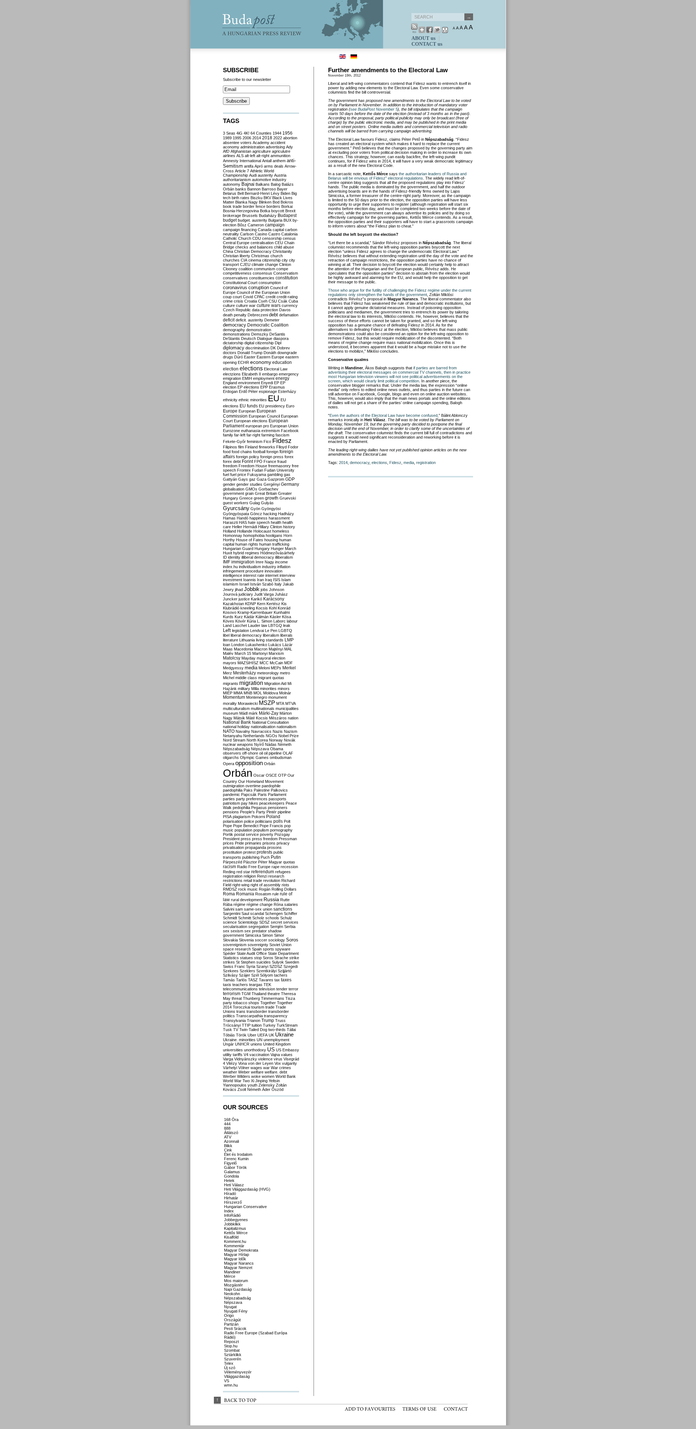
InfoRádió (232, 1215)
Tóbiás (229, 1035)
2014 (343, 462)
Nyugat (230, 1307)
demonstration (258, 330)
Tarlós (241, 980)
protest (249, 852)
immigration (242, 561)
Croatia (250, 301)
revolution (271, 880)
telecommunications (240, 989)
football (259, 451)
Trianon (253, 1020)
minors (284, 688)
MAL (288, 649)
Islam (286, 580)
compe (282, 269)
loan (226, 644)
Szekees (231, 971)
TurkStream (287, 1025)
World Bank (286, 1076)
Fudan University (279, 470)
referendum (262, 871)
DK (273, 348)
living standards (269, 640)
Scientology (248, 922)
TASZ (253, 980)
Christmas (260, 256)
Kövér (240, 621)
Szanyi (262, 966)
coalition (246, 269)
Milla (255, 688)
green (259, 498)
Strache (281, 958)
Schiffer (290, 913)
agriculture (261, 151)
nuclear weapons (238, 744)
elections (379, 462)
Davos (285, 310)
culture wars (269, 305)
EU (273, 398)
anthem (279, 161)
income (281, 562)
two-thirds (277, 1029)
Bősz (241, 225)
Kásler (275, 617)
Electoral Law (275, 369)
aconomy (231, 147)
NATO (229, 731)
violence (265, 1059)
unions (256, 1044)
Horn (287, 535)
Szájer (244, 975)
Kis (284, 603)
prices (228, 843)
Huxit (227, 553)
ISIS (276, 580)
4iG (239, 133)
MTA (280, 703)
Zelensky (266, 1085)
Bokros (287, 202)
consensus (262, 273)
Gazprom (276, 479)
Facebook (290, 430)
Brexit (290, 211)
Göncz (256, 514)
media (408, 462)
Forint (247, 461)
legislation (240, 630)
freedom (230, 466)
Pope (227, 826)
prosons (274, 847)
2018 (267, 137)
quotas (289, 862)
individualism (250, 566)
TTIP (246, 1025)
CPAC (259, 297)
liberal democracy (246, 635)
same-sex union (258, 909)
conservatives (235, 278)
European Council (264, 416)
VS (226, 1381)
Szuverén (232, 1359)
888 (227, 1128)
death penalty (234, 315)
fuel (226, 474)
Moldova (270, 693)
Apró (258, 166)
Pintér (271, 812)
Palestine (262, 790)
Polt (287, 821)
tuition (257, 1025)
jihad (239, 589)
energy (282, 378)
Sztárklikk (232, 1354)
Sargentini (231, 913)
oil (261, 753)
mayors (229, 663)
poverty (266, 834)
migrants (230, 683)
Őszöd (277, 1089)
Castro (274, 234)
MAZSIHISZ (247, 663)
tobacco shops (246, 1003)
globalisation (233, 489)
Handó (242, 518)
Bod (276, 202)
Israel (244, 584)
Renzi (262, 876)
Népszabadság (236, 749)
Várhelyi (230, 1067)
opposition (249, 763)
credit (271, 297)
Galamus (232, 1172)
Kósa (286, 617)
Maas (228, 649)
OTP (282, 775)
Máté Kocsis (257, 718)
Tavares (266, 980)
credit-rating (287, 297)
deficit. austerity (249, 320)
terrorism (231, 993)
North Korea (257, 740)
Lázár (287, 644)
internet (271, 575)
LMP (289, 639)
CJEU (245, 264)
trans (240, 1011)
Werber (229, 1076)
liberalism (271, 635)
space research (237, 949)
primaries (253, 843)
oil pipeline (273, 753)
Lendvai (257, 630)
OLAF (288, 753)
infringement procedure (243, 571)
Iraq (268, 580)
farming (267, 435)
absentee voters (237, 142)
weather (230, 1072)
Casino (261, 234)
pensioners (277, 807)
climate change (265, 264)
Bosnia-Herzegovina (241, 211)
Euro (290, 406)
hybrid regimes (246, 553)
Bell (240, 193)
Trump (267, 1020)
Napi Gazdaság (238, 1289)
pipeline (284, 812)
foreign (272, 451)
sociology (276, 940)
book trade (232, 206)
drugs (228, 357)
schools (272, 918)
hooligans (274, 535)
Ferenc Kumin (236, 1159)
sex (226, 931)
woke (256, 1076)
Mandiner (232, 1272)
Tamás (229, 980)
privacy (283, 843)
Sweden (292, 962)
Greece (246, 498)
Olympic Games (254, 757)
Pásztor (250, 862)
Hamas (229, 518)
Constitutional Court (240, 282)
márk (253, 713)
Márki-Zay (268, 713)
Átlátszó (231, 1132)
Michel (228, 678)
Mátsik (239, 718)
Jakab (288, 584)
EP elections (248, 387)
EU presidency (272, 406)
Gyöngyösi (271, 508)
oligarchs (231, 757)
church (276, 256)
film (241, 447)
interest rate (253, 575)
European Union (284, 426)
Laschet (240, 625)
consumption (269, 282)
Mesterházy (244, 673)
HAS (243, 522)
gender (229, 484)
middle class (246, 678)
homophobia (254, 535)
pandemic (231, 794)
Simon (267, 935)
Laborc (279, 621)
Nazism (290, 731)
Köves (228, 621)
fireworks (267, 447)
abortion (290, 138)
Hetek (229, 1180)
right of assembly (265, 885)
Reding (229, 872)
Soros (292, 940)
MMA (238, 693)
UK (271, 1035)
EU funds (249, 405)
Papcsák (249, 794)
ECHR (243, 362)
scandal (257, 913)
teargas (255, 984)
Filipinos (230, 447)
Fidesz (395, 462)
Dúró (238, 357)
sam (239, 909)
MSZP (267, 702)
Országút (232, 1320)
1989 (227, 138)
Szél (255, 975)
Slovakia (230, 940)
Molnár (285, 693)
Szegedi (290, 966)
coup (227, 297)
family (228, 435)
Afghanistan (241, 151)
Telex (228, 1363)
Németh (284, 744)
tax (277, 980)
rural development (246, 900)
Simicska (253, 935)
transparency (275, 1016)
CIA (244, 260)
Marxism (276, 653)
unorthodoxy (255, 1050)
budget (230, 220)
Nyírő (259, 744)
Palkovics (279, 790)
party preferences (252, 799)
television (267, 989)
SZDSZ (275, 966)
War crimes (281, 1067)
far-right (253, 435)
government (233, 493)
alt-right (262, 155)
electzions (232, 374)
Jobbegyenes (236, 1219)
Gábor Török (235, 1167)
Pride (239, 843)
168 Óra (231, 1119)
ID (225, 557)
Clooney (230, 269)
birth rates (240, 198)
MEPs (276, 668)
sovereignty (258, 945)
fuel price (238, 474)
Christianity (282, 251)
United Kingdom (277, 1044)
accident (277, 142)
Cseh (263, 301)
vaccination (259, 1054)
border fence (254, 206)
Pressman (288, 839)
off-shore (250, 753)
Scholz (258, 918)
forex (289, 457)
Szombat (232, 1350)
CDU (256, 238)
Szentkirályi (266, 971)
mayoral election (271, 658)
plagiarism (241, 816)
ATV (227, 1137)
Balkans (263, 184)
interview (287, 575)
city (285, 260)
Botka (265, 211)
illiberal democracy (257, 557)
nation (293, 718)
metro (285, 673)
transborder (256, 1011)
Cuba (293, 301)
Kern (261, 603)
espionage (268, 391)
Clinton (285, 264)
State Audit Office (252, 953)
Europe (230, 411)
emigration (232, 378)
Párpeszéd (232, 862)
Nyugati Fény (236, 1311)
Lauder (254, 625)
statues (246, 958)
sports (268, 949)
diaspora (281, 338)
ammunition (280, 155)
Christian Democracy (253, 251)
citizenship (271, 260)
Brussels (250, 215)
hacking (270, 514)
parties (229, 799)
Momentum (234, 697)
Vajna (275, 1054)
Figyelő (230, 1163)
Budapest (287, 215)
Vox (277, 1063)
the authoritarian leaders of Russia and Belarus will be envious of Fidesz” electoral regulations (397, 176)
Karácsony (273, 598)
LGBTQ (285, 630)
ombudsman (280, 757)
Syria (250, 966)
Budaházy (268, 215)
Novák (289, 740)
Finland (251, 447)
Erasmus (277, 387)
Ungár (228, 1044)
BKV (267, 198)
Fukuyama (256, 474)
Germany (290, 484)
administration (252, 147)
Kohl (273, 608)
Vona (242, 1063)
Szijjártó (284, 971)
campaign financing (240, 229)
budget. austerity (252, 220)
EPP (264, 387)
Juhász (281, 594)
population (243, 830)
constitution (287, 277)
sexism (237, 931)
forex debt (232, 461)
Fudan (257, 470)
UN (259, 1040)
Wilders (243, 1076)
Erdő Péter (248, 391)
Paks (248, 790)
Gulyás (267, 503)
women (268, 1076)
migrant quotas (271, 678)
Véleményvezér (238, 1372)
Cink (228, 1150)
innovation (273, 571)
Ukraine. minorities (239, 1040)
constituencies (261, 278)
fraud (281, 461)
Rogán (264, 889)
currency (290, 305)
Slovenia (246, 940)
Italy (278, 584)
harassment (279, 518)
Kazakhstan (233, 603)
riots (285, 885)
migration (251, 683)
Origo (229, 1315)
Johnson (276, 589)
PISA (227, 816)
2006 (247, 138)
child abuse (284, 247)
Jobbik (252, 589)
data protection (265, 310)
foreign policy (247, 457)
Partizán (231, 1324)
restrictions (233, 880)
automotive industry (269, 179)
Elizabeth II (251, 374)
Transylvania (234, 1020)
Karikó (256, 599)
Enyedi (267, 383)
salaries (291, 904)
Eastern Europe (270, 357)
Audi (253, 175)
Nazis (278, 731)
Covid (248, 297)
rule (275, 894)
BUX (287, 220)
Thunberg (251, 998)
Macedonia (243, 649)
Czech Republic (237, 310)
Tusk (227, 1029)
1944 (277, 133)
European (247, 411)
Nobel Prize (288, 736)
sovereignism (234, 945)
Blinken (265, 202)
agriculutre (281, 151)
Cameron (256, 225)
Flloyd (281, 447)
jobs (264, 589)
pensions (231, 812)
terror (293, 989)
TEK (267, 984)
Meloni (264, 668)
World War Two (236, 1081)
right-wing (240, 885)
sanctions (282, 909)
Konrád (284, 608)
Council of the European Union (263, 292)
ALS (240, 155)
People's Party (252, 812)
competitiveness (237, 273)
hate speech (259, 522)
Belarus (229, 193)
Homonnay (232, 535)
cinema (254, 260)
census (289, 238)
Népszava (260, 749)
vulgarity (289, 1063)
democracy (359, 462)
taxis (227, 984)
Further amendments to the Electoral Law (388, 70)
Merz (227, 673)
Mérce (229, 1276)
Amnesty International (242, 161)
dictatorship (233, 343)
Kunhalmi (282, 612)
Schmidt (230, 918)
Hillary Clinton (270, 527)
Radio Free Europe (253, 867)
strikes (229, 962)
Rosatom (263, 894)
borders (273, 206)
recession (289, 867)
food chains (242, 451)
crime (228, 301)
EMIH (247, 378)
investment (232, 580)
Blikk (228, 1145)
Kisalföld (231, 1237)
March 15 (243, 653)
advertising (275, 147)
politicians (263, 821)
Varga (228, 1059)
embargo (270, 374)
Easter (250, 357)
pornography (281, 830)
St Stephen (245, 962)
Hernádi (250, 527)
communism (264, 269)
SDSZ (264, 922)
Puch (265, 857)
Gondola (231, 1176)
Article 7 (242, 171)
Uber (252, 1035)
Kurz (239, 617)
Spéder (229, 953)
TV (235, 1029)
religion (250, 876)
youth (252, 1085)
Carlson (247, 234)
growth (271, 498)
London (237, 644)
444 (227, 1124)
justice (244, 599)
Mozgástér (233, 1285)
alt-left (250, 155)
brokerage (232, 215)
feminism (254, 441)
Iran (260, 580)
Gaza (261, 479)
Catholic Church (237, 238)
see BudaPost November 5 (374, 109)
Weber (244, 1072)
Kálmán (262, 617)
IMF (226, 561)
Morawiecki (248, 703)
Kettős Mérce (236, 1233)
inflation (283, 566)
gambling (275, 474)
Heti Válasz (234, 1185)
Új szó (229, 1368)
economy (260, 362)
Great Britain (266, 493)
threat (237, 998)
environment (249, 383)
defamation (288, 315)
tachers (280, 975)
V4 (246, 1054)
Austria (280, 175)
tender (281, 989)
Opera (228, 763)
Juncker (230, 599)
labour (292, 621)
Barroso (269, 189)
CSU (273, 301)
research (276, 876)
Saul (245, 913)
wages (256, 1067)
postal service (246, 834)
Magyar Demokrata (241, 1250)
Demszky (259, 334)
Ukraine (284, 1035)
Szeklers (247, 971)
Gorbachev (268, 489)
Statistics (231, 958)
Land (227, 625)
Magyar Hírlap (236, 1254)
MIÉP (227, 693)
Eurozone (231, 430)
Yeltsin (274, 1081)
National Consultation (270, 722)
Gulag (254, 503)
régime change (259, 904)
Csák (282, 301)
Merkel (289, 667)
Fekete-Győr (234, 441)
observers (232, 753)
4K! (246, 133)
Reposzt (231, 1341)
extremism (270, 430)
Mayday (248, 658)
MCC (264, 663)
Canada (265, 229)
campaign (275, 224)
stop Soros (263, 958)
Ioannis (249, 580)
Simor (279, 935)
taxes (286, 979)
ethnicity (230, 400)
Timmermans (272, 998)
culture (229, 305)
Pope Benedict (245, 826)
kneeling (247, 608)
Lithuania (247, 640)
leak (286, 625)
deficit (229, 319)
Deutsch (248, 338)
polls (278, 821)
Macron (261, 649)
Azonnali (231, 1141)
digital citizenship (259, 343)
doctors (229, 352)
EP (276, 383)
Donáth (270, 352)
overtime (253, 786)
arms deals (273, 166)
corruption (258, 287)
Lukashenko (256, 644)
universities (233, 1050)
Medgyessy (233, 668)
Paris (262, 794)
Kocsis (262, 608)
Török (241, 1035)
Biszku (256, 198)
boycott (277, 211)
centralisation (262, 243)
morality (230, 703)
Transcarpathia (249, 1016)
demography (234, 330)
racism (229, 866)
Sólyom (266, 975)
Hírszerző (233, 1202)
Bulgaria (275, 220)
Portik (228, 834)
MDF (288, 663)
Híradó (230, 1193)
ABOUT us (423, 38)
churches (231, 260)
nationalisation (263, 726)
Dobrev (283, 348)
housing (271, 540)
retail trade (253, 880)
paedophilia (233, 790)
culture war (246, 305)
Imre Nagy (265, 562)
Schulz (286, 918)
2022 (277, 138)
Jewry (228, 589)
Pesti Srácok (235, 1328)
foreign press (271, 457)
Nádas (271, 744)
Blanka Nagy (246, 202)
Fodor (293, 447)
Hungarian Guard (238, 548)
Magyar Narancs (239, 1263)
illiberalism (284, 557)
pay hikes (249, 803)
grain (249, 493)
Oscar (259, 775)
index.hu (230, 566)
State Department (283, 953)
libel (226, 635)
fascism (282, 435)
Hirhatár (231, 1198)
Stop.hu (230, 1346)
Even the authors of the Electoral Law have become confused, (384, 415)
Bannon (254, 189)
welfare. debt (276, 1072)
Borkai (287, 206)
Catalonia (289, 234)
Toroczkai (241, 1007)
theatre (274, 993)
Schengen (274, 913)
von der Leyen (260, 1063)
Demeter (271, 320)
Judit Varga (264, 594)
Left (227, 630)
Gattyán (230, 479)
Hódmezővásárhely (277, 553)
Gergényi (272, 484)
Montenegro (256, 697)
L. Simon (264, 621)
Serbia (289, 926)
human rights (246, 544)
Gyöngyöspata (236, 514)
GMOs (251, 489)
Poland (273, 816)
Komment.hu (235, 1241)
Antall (267, 161)
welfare (257, 1072)
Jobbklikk (232, 1224)
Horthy (229, 540)
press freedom (265, 839)
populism (261, 830)
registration (426, 462)
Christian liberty (236, 256)
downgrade (287, 352)
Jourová (230, 594)
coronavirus (235, 287)
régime (239, 904)
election (231, 368)
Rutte (285, 900)
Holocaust (262, 531)
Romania (245, 893)
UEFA (262, 1035)
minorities (268, 688)
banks (240, 189)
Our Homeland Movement (260, 781)
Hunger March (283, 548)
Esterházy (287, 391)
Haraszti (230, 522)
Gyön (255, 508)
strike (294, 958)
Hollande (244, 531)
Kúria (251, 621)
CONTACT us (426, 44)
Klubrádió (231, 608)
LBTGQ (275, 625)
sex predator (255, 931)
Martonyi (260, 653)
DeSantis (277, 334)
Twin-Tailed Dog (253, 1029)
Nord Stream (234, 740)
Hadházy (286, 514)
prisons (269, 843)
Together (268, 1003)
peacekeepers (272, 803)
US (271, 1049)
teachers (240, 984)
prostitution (232, 852)
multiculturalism (236, 708)
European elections (251, 421)
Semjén (276, 926)
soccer (261, 940)
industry (269, 566)
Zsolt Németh (249, 1089)
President (231, 839)
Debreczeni (258, 315)
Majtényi (276, 649)
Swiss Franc (234, 966)
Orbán (269, 763)
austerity (265, 175)
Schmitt (244, 918)
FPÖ (258, 461)
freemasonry (279, 466)
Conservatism (285, 273)
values (287, 1054)
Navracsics (261, 731)
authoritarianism (237, 179)
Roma (229, 893)
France (270, 461)
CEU (279, 243)
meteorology (268, 673)
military (244, 688)
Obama (276, 749)
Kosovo (229, 612)
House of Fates (249, 540)
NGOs (271, 736)
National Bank (237, 722)
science (230, 922)
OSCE (271, 775)
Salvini (228, 909)
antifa (248, 166)
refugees (283, 872)
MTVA (290, 703)
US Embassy (287, 1050)
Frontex (244, 470)
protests (264, 852)
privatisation (233, 847)
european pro (257, 426)
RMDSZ (230, 889)
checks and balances (254, 247)
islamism (230, 584)
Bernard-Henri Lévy (262, 193)
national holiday (236, 726)
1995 (237, 138)
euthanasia (250, 430)
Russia (271, 899)
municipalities (287, 708)
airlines (229, 155)
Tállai (291, 1029)
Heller (237, 527)
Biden (285, 193)
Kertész (273, 603)
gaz (252, 479)
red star (243, 872)
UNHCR (242, 1044)
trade (269, 1007)
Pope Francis (271, 826)
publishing (251, 857)
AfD (226, 151)
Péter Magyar (270, 862)
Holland (229, 531)
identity (234, 557)
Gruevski (287, 498)
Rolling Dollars (284, 889)
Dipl (278, 343)
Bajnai (247, 184)
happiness (258, 518)
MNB (248, 693)
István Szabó (261, 584)
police (249, 821)
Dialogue (264, 338)
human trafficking (274, 544)
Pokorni (258, 816)
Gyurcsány (236, 508)
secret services (284, 922)
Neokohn (232, 1294)
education (282, 362)
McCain (276, 663)
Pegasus (259, 807)
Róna (278, 904)
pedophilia (241, 807)
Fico (267, 441)
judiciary (246, 594)
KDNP (250, 603)
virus (278, 1059)
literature (230, 640)
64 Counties (261, 133)
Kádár (249, 617)
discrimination (257, 348)
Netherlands (254, 736)
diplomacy (233, 347)
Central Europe (236, 243)
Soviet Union (280, 945)
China (228, 251)
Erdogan (230, 391)
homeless (280, 531)
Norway (276, 740)
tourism (257, 1007)
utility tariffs (233, 1054)
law (264, 625)
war (266, 1067)
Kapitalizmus (235, 1228)
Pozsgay (282, 834)
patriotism (231, 803)
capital (278, 229)
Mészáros (278, 718)
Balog (276, 184)
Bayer (282, 189)
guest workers (235, 503)
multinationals (262, 708)
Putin (276, 857)
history (289, 527)
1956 (287, 133)
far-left (239, 435)
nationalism (286, 726)
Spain (257, 949)
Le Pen (271, 630)
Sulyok (278, 962)
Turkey (269, 1025)
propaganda (255, 847)
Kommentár (234, 1246)
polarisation (233, 821)
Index (229, 1211)
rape (275, 867)
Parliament (277, 794)
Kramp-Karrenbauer (255, 612)
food (227, 451)
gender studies (249, 484)
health (276, 522)
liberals (286, 635)
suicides (263, 962)
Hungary (262, 548)
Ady (289, 147)
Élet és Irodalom (238, 1154)
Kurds (228, 617)
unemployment (276, 1040)
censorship (272, 238)
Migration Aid (275, 683)
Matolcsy (231, 658)
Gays (243, 479)
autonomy (231, 184)
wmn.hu (231, 1385)
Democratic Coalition (268, 325)
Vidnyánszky (245, 1059)
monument (277, 697)
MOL (257, 693)
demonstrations (236, 334)
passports (277, 799)
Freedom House (253, 466)
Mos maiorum (236, 1280)
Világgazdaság (237, 1376)
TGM (245, 993)
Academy (261, 142)
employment (263, 378)
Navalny (243, 731)
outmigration (233, 786)
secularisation (235, 926)
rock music (248, 889)
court (237, 297)
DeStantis (231, 338)
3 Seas (229, 133)
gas (287, 474)
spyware (282, 949)
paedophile (271, 786)
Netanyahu (232, 736)
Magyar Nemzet (238, 1267)
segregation (258, 926)
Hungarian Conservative (245, 1206)
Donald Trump (249, 352)
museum (230, 713)
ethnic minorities (253, 400)
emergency (289, 374)
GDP (290, 479)
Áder (266, 1089)
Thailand (259, 993)
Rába (227, 904)
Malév (228, 653)
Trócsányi (232, 1025)
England (230, 383)
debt (273, 314)
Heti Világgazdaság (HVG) (247, 1189)
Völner (243, 1067)
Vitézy (231, 1063)
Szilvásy (230, 975)
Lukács (274, 644)
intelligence (232, 575)
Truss (280, 1020)
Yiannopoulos (234, 1085)
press (246, 839)
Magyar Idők (235, 1259)
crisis (238, 301)
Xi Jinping (259, 1081)
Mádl (243, 713)
